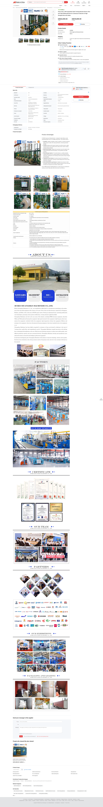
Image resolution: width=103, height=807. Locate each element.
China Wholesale (47, 799)
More (14, 795)
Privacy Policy (67, 802)
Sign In (59, 82)
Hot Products (25, 799)
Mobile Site (74, 799)
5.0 (77, 89)
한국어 (60, 800)
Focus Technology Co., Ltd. (44, 802)
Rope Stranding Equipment (38, 785)
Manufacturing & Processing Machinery (21, 7)
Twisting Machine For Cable (81, 790)
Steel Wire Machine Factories (50, 790)
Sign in (89, 2)
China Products (30, 799)
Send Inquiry (65, 24)
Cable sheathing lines (55, 773)
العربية (57, 800)
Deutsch (49, 800)
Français (37, 800)
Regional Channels (64, 799)
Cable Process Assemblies (17, 775)
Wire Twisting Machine (61, 790)
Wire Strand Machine (55, 771)
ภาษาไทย (69, 800)
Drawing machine (16, 771)
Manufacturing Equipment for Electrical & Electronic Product (37, 7)
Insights (78, 799)
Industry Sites (58, 799)
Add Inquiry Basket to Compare (34, 44)
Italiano (46, 800)
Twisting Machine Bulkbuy (43, 793)
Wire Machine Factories (39, 790)
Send (21, 736)
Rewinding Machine (16, 773)
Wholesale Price (53, 799)
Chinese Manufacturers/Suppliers (39, 799)
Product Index (70, 799)
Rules (89, 5)
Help (71, 5)
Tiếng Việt (76, 800)
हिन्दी (66, 800)
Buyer (65, 5)
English (26, 800)
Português (33, 800)
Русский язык (42, 800)
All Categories (16, 5)
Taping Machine (73, 771)
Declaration (62, 802)
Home (14, 7)
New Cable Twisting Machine (18, 793)
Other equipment (35, 775)
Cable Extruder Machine (36, 771)
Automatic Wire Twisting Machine (31, 793)
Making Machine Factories (29, 790)
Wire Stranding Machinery (57, 7)
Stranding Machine (49, 7)
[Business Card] (88, 92)
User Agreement (57, 802)
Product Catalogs (28, 769)
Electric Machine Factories (18, 790)
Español (30, 800)
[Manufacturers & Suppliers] (19, 2)
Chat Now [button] (83, 24)
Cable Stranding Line (17, 785)
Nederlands (53, 800)
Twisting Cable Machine (71, 790)
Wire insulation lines (74, 773)
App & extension (77, 5)
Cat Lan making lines (35, 773)
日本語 (63, 800)
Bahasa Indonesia (81, 800)
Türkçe (72, 800)
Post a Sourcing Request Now (42, 736)
